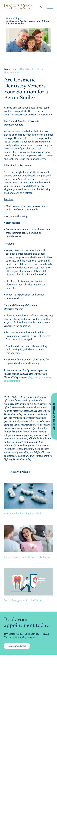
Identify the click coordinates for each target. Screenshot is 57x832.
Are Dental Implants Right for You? (22, 513)
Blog (17, 18)
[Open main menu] (50, 6)
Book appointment (17, 645)
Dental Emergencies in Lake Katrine (23, 600)
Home (9, 18)
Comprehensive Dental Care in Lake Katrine (27, 557)
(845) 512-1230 (35, 377)
